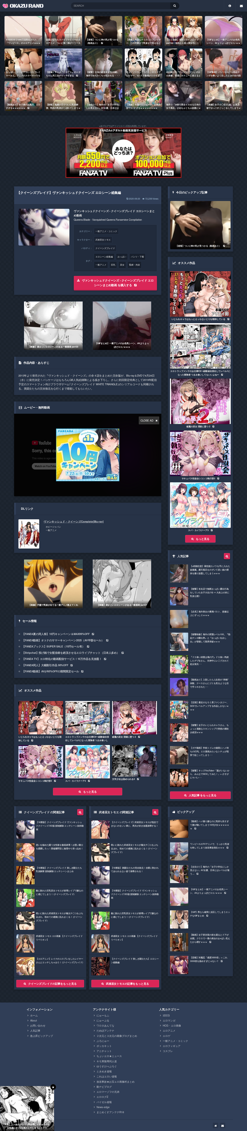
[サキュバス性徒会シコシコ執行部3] (40, 761)
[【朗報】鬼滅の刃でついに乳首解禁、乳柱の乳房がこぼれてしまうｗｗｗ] (63, 96)
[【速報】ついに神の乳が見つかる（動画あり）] (103, 31)
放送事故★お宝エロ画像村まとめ (116, 1081)
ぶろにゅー (103, 1041)
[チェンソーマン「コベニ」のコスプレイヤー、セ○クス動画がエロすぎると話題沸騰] (143, 63)
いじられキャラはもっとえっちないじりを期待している (39, 738)
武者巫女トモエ (103, 239)
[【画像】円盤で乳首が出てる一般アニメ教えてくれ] (53, 584)
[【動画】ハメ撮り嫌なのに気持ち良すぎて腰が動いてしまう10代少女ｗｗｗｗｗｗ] (200, 828)
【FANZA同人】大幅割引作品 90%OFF (45, 665)
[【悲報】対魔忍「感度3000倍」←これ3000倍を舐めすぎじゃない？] (200, 965)
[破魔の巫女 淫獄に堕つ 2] (134, 717)
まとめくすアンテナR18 (110, 1112)
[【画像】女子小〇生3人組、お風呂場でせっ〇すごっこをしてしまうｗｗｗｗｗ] (223, 96)
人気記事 (35, 1030)
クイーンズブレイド (105, 248)
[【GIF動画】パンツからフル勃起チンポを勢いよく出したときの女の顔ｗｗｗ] (223, 63)
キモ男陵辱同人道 (107, 1061)
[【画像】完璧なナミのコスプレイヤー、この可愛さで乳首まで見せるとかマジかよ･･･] (143, 31)
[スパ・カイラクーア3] (87, 761)
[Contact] (241, 6)
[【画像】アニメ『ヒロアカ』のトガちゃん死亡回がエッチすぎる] (63, 63)
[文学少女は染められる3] (134, 761)
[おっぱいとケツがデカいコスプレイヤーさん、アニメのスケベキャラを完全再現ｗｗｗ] (23, 63)
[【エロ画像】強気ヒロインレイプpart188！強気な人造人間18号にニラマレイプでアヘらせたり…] (183, 31)
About (33, 1020)
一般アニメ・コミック (106, 231)
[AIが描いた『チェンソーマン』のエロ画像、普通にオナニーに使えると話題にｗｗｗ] (183, 63)
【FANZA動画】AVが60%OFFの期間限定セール (50, 671)
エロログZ (102, 1097)
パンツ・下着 (137, 256)
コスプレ (168, 1051)
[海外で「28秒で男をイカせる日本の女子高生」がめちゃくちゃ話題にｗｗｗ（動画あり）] (183, 96)
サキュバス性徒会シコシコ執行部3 (35, 780)
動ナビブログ (104, 1086)
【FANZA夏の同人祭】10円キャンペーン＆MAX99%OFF (56, 634)
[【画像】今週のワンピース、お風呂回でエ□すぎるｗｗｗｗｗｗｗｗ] (143, 96)
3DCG (166, 1015)
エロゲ (166, 1036)
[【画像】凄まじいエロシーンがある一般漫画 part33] (53, 326)
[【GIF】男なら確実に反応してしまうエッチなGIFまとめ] (200, 919)
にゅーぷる (103, 1020)
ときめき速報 (104, 1071)
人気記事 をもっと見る (202, 795)
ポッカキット (104, 1046)
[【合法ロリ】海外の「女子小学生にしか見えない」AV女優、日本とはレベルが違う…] (103, 96)
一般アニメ (100, 264)
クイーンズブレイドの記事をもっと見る (52, 983)
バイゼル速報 (104, 1102)
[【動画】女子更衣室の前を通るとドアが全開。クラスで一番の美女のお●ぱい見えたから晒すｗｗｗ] (200, 942)
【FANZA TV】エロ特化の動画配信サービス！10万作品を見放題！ (62, 659)
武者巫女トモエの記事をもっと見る (127, 983)
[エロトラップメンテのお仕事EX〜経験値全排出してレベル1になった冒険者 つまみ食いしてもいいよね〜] (87, 717)
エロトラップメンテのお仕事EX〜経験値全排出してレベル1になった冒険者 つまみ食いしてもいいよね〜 (87, 740)
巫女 (122, 264)
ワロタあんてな (105, 1025)
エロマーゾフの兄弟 (108, 1091)
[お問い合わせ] (222, 1125)
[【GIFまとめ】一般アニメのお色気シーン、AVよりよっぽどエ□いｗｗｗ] (223, 31)
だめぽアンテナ (105, 1030)
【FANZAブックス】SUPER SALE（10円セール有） (53, 646)
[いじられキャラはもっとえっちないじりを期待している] (40, 717)
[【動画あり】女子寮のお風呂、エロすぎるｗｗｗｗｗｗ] (23, 96)
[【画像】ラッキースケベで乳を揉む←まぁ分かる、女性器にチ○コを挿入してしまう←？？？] (27, 1108)
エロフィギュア (171, 1046)
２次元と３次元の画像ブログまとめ (117, 1036)
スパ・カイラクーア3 (75, 780)
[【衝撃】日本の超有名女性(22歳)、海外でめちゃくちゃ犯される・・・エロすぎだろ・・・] (103, 63)
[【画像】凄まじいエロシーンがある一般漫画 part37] (122, 584)
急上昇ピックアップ (41, 1036)
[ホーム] (215, 1125)
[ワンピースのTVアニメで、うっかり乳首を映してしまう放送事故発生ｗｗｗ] (200, 851)
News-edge (103, 1107)
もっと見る (90, 791)
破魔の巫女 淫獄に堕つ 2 (124, 736)
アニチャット (104, 1051)
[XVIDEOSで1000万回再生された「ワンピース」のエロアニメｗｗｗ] (23, 31)
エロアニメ (169, 1030)
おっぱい (122, 256)
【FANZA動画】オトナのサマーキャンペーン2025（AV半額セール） (63, 640)
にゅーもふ (103, 1015)
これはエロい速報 (107, 1076)
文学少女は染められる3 (123, 779)
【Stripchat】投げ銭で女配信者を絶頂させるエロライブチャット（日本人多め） (70, 652)
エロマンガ (169, 1020)
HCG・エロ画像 (172, 1025)
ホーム (34, 1015)
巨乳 (113, 264)
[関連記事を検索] (80, 812)
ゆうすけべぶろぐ (107, 1066)
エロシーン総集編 (104, 256)
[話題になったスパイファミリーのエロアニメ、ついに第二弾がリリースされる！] (63, 31)
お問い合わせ (37, 1025)
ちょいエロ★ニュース (109, 1056)
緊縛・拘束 (134, 264)
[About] (229, 6)
